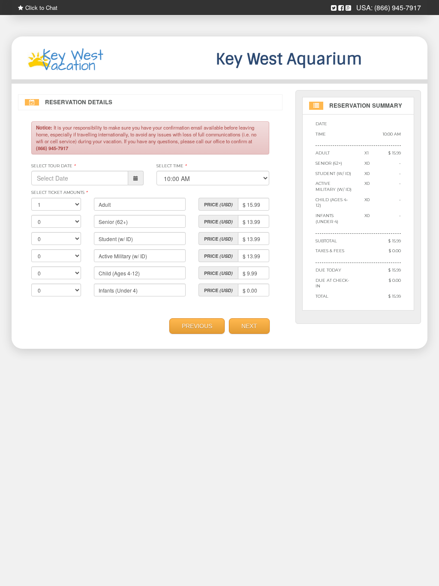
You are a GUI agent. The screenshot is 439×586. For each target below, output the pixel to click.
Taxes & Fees (330, 250)
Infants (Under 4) (327, 218)
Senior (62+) (329, 163)
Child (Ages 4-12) (332, 202)
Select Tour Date (53, 165)
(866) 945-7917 (397, 7)
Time (321, 134)
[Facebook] (341, 7)
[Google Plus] (348, 7)
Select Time (171, 165)
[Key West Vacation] (81, 60)
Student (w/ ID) (333, 173)
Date (321, 123)
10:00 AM (391, 134)
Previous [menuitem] (197, 326)
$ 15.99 (394, 153)
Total (322, 296)
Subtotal (326, 241)
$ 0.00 (395, 250)
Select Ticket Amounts (59, 192)
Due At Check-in (332, 283)
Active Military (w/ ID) (334, 186)
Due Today (328, 270)
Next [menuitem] (249, 326)
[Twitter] (334, 7)
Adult (323, 153)
